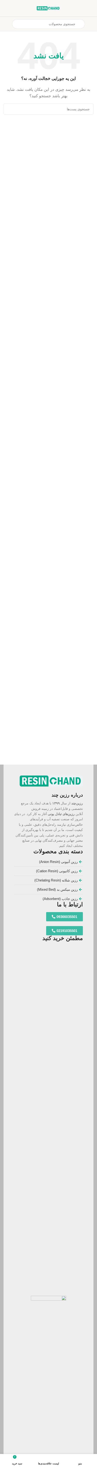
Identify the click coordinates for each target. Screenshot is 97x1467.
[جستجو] (9, 109)
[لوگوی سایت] (48, 8)
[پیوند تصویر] (51, 781)
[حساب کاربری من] (5, 24)
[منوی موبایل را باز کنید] (91, 24)
